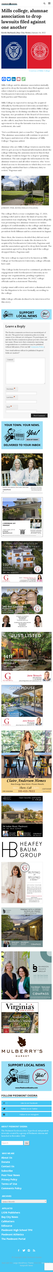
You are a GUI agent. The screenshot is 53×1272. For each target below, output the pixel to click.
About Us (6, 1157)
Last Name (11, 397)
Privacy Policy (9, 1179)
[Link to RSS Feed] (34, 1249)
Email (9, 406)
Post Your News (10, 1175)
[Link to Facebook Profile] (19, 1249)
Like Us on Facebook (29, 1103)
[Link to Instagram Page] (29, 1249)
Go (27, 1143)
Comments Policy (37, 347)
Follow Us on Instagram (29, 1114)
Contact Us (7, 1166)
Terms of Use (9, 1183)
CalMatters (7, 1221)
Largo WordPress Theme (23, 1263)
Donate (5, 1162)
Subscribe (7, 1170)
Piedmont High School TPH (16, 1230)
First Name (11, 388)
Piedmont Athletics (12, 1234)
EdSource (6, 1225)
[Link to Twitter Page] (24, 1249)
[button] (44, 3)
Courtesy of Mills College (39, 71)
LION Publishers (10, 1212)
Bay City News (9, 1217)
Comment (10, 359)
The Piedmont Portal (13, 1239)
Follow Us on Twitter (29, 1109)
